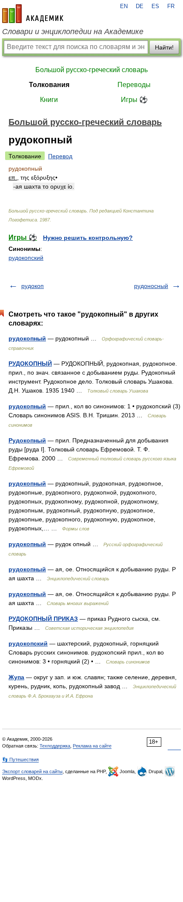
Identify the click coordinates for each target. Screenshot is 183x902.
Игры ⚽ (134, 99)
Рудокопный (27, 440)
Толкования (49, 84)
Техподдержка (55, 745)
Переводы (134, 84)
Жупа (16, 677)
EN (124, 6)
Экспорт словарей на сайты (32, 771)
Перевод (60, 156)
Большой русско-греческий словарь (91, 69)
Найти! (164, 47)
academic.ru (32, 13)
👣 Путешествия (20, 759)
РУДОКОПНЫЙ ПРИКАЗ (43, 618)
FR (170, 6)
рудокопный (27, 338)
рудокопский (26, 257)
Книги (49, 99)
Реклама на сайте (92, 745)
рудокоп (32, 285)
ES (155, 6)
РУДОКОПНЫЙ (30, 363)
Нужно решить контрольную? (88, 237)
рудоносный (151, 285)
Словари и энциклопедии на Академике (72, 31)
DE (139, 6)
